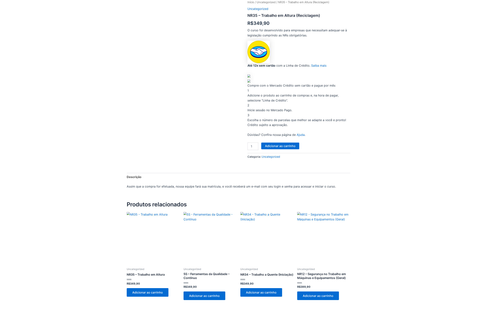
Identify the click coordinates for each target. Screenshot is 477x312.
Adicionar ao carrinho (280, 146)
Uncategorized (266, 2)
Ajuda (301, 135)
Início (250, 2)
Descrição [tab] (134, 177)
